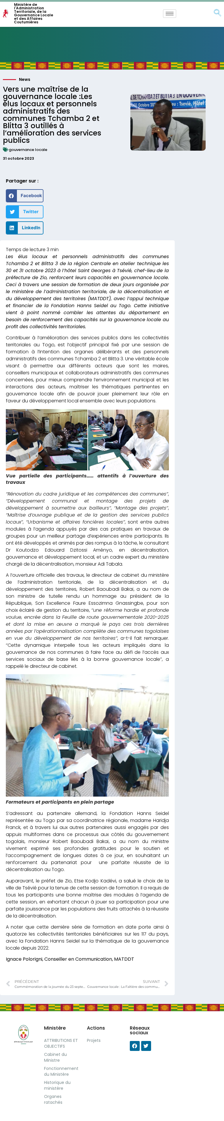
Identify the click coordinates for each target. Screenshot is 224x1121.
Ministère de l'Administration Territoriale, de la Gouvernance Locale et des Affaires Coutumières (33, 13)
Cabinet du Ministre (55, 1057)
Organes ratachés (53, 1099)
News (24, 79)
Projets (94, 1040)
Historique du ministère (57, 1085)
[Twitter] (146, 1046)
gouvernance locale (28, 149)
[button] (24, 195)
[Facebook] (135, 1046)
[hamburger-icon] (169, 13)
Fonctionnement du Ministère (61, 1071)
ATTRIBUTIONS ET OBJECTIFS (61, 1043)
